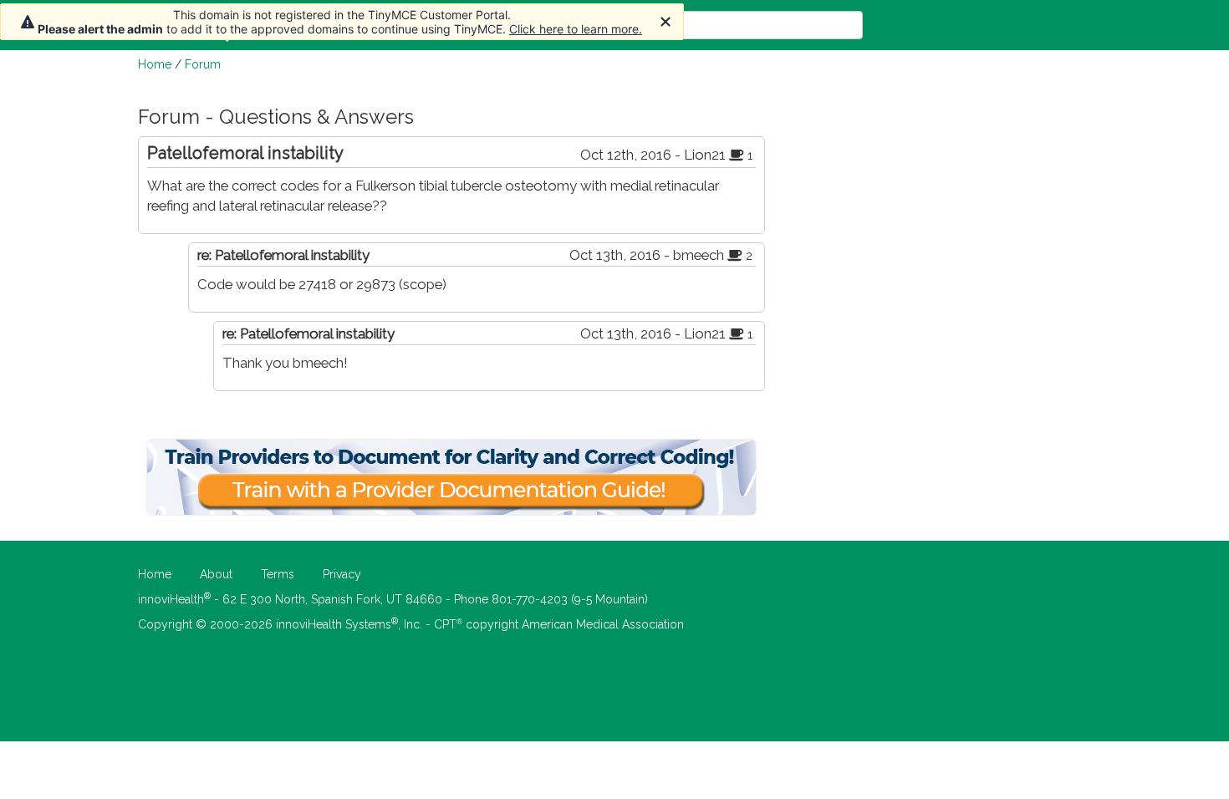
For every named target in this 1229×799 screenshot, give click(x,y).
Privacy (342, 574)
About (216, 574)
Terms (277, 574)
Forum (203, 64)
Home (154, 64)
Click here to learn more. (575, 29)
